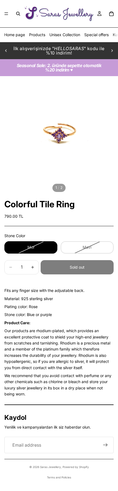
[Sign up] (105, 445)
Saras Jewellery (50, 467)
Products (37, 34)
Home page (14, 34)
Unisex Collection (64, 34)
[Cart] (111, 14)
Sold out (77, 267)
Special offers (96, 34)
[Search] (18, 14)
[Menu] (6, 13)
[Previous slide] (6, 51)
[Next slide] (112, 51)
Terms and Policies (59, 477)
